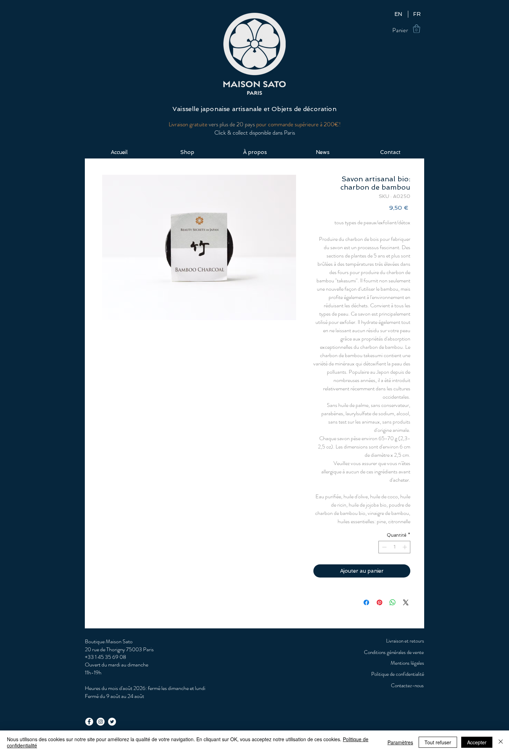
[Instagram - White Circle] (101, 722)
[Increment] (405, 547)
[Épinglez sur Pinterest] (379, 602)
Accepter (476, 742)
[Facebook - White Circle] (89, 722)
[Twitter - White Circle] (112, 722)
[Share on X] (406, 602)
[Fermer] (501, 742)
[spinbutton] (394, 547)
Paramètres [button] (400, 742)
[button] (416, 29)
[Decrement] (383, 547)
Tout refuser (438, 742)
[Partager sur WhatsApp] (393, 602)
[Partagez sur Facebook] (366, 602)
